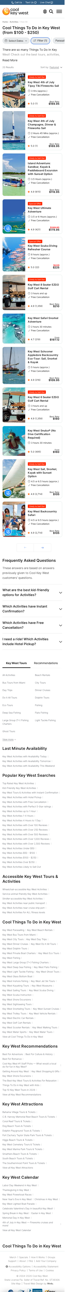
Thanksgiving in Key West (15, 1190)
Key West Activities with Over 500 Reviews (25, 834)
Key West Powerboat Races (17, 1194)
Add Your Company (46, 1261)
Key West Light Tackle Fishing (18, 971)
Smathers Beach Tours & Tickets (19, 1153)
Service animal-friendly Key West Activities (24, 893)
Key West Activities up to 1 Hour (19, 811)
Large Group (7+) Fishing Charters (15, 722)
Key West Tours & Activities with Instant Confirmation (30, 792)
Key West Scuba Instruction (17, 994)
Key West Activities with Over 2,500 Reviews (26, 843)
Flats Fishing (41, 712)
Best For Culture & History (39, 1054)
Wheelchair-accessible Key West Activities (24, 889)
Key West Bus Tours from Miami (19, 934)
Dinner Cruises (42, 690)
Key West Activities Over (18, 862)
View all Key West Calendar (16, 1230)
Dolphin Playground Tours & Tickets (21, 1130)
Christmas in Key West (46, 1199)
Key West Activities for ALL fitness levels (23, 912)
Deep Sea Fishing (11, 712)
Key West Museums (42, 985)
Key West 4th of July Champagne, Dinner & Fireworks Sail (42, 124)
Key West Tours (16, 663)
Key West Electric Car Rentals (18, 1018)
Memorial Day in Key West (16, 1217)
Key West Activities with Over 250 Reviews (25, 829)
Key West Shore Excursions (16, 999)
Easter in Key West (41, 1213)
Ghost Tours (8, 731)
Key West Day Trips (36, 939)
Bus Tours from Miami (13, 682)
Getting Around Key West (15, 1071)
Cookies (50, 1270)
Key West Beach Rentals (40, 930)
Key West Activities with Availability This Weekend (28, 765)
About (22, 1261)
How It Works (38, 1257)
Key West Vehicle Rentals (42, 1013)
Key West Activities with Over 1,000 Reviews (25, 839)
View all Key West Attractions (17, 1167)
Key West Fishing (11, 957)
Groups (51, 1257)
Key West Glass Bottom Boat (17, 976)
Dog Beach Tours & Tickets (16, 1126)
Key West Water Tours (40, 1032)
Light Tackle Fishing (45, 720)
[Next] (42, 548)
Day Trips (7, 690)
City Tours (40, 682)
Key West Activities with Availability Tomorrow (26, 761)
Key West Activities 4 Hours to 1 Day (21, 820)
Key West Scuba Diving (41, 990)
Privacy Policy (18, 1270)
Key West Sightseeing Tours (17, 1004)
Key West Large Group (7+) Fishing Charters (25, 962)
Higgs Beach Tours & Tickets (17, 1140)
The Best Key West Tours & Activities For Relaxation (29, 1080)
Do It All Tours (9, 697)
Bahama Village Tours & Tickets (18, 1112)
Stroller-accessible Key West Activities (22, 898)
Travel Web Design (33, 1283)
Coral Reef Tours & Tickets (16, 1121)
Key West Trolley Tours (14, 1013)
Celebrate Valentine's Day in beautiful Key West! (27, 1208)
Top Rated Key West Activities (18, 783)
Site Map (15, 1283)
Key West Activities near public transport (23, 903)
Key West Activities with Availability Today (24, 756)
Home (5, 22)
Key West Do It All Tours (43, 944)
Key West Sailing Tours (14, 990)
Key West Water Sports (14, 1032)
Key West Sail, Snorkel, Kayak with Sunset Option (42, 472)
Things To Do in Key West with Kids (20, 1085)
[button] (32, 592)
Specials (23, 1257)
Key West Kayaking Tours (15, 985)
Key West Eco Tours (48, 953)
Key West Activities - (18, 852)
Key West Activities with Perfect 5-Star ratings (26, 806)
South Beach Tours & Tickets (17, 1158)
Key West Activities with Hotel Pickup (21, 797)
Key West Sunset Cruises (46, 1008)
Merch (13, 1257)
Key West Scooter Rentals (16, 1027)
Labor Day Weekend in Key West (19, 1185)
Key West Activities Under (18, 848)
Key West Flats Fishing (45, 967)
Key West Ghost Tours (47, 971)
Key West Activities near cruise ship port (23, 907)
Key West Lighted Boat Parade (18, 1203)
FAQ (31, 1261)
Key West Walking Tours (44, 1027)
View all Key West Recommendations (21, 1094)
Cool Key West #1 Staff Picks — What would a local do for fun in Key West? (29, 1065)
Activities (14, 22)
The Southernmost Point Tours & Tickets (23, 1163)
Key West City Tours (13, 939)
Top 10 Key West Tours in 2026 (18, 1089)
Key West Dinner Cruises (15, 944)
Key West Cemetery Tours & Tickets (21, 1144)
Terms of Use (36, 1270)
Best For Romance (12, 1058)
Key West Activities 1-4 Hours (17, 815)
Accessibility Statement (46, 1266)
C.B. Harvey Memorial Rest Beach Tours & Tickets (28, 1116)
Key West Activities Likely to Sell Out (21, 866)
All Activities (8, 675)
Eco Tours (7, 705)
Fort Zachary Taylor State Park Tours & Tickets (27, 1135)
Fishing (38, 705)
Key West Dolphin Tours (14, 948)
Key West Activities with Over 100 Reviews (24, 825)
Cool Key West (40, 1275)
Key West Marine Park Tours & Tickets (22, 1149)
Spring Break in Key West (15, 1213)
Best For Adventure (12, 1054)
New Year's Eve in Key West (17, 1199)
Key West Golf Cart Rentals (16, 1022)
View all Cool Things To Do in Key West (22, 1036)
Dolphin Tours (42, 697)
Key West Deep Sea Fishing (16, 967)
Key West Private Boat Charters (19, 953)
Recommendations (46, 663)
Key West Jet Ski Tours (43, 981)
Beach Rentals (42, 675)
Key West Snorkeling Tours (16, 1008)
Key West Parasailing (13, 930)
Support (12, 1261)
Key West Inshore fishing (15, 981)
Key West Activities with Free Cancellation (24, 802)
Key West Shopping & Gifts (45, 1071)
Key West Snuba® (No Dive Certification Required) (42, 434)
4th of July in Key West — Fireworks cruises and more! (27, 1224)
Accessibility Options (20, 1266)
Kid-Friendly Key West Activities (19, 788)
